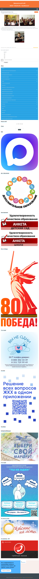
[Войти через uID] (4, 53)
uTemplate (20, 577)
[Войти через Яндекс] (4, 56)
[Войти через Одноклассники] (4, 58)
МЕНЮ (2, 9)
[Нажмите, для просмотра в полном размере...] (11, 20)
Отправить (6, 62)
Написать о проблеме (6, 570)
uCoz (32, 577)
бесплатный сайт (28, 577)
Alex (10, 47)
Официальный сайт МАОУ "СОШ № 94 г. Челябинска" (19, 3)
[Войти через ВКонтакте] (4, 55)
